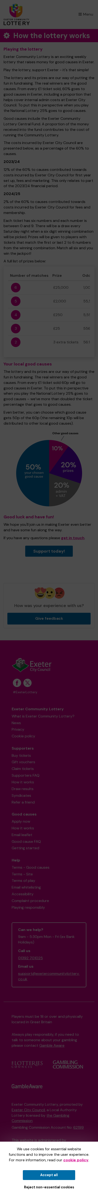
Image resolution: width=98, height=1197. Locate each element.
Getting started (25, 847)
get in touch (72, 537)
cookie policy (75, 1159)
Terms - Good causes (30, 867)
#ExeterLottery (25, 692)
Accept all (49, 1175)
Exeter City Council (28, 1109)
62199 (78, 1127)
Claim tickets (23, 768)
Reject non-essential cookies (49, 1187)
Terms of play (23, 880)
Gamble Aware (51, 1045)
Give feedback (49, 618)
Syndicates (21, 795)
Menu (88, 14)
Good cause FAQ (26, 841)
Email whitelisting (26, 887)
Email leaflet (22, 834)
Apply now (21, 821)
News (16, 722)
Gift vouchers (23, 761)
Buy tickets (21, 755)
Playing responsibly (28, 907)
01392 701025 (30, 957)
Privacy (18, 729)
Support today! (49, 551)
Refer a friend (23, 802)
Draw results (23, 788)
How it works (23, 782)
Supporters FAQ (25, 775)
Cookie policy (23, 736)
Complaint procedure (30, 900)
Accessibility (23, 893)
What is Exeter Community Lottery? (43, 716)
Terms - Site (22, 874)
